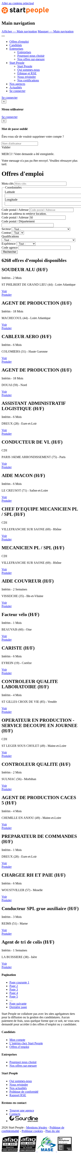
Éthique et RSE (27, 73)
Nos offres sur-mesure (31, 59)
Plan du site (52, 1131)
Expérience (9, 243)
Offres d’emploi (19, 1046)
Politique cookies (32, 1131)
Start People (16, 62)
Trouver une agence (21, 1110)
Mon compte (17, 1039)
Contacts (14, 1114)
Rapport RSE (17, 1095)
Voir (4, 291)
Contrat (6, 232)
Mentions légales (36, 1127)
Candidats (15, 45)
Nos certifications (28, 80)
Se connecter (17, 91)
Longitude (11, 199)
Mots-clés (8, 183)
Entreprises (16, 48)
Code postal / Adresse (15, 209)
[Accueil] (25, 14)
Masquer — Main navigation (56, 31)
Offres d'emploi (19, 41)
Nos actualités (18, 1088)
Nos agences (17, 84)
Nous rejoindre (26, 76)
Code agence (10, 247)
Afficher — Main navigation (19, 31)
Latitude (10, 192)
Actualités (15, 87)
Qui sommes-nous (28, 69)
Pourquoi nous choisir (30, 55)
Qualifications (10, 236)
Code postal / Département (18, 221)
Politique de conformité (23, 1091)
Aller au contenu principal (18, 3)
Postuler (7, 294)
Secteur (6, 229)
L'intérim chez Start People (26, 1043)
